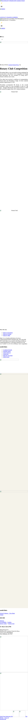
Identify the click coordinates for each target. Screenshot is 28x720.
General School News (13, 64)
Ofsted (1, 614)
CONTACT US (4, 17)
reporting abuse (7, 351)
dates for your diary (8, 355)
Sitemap (2, 620)
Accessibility (3, 622)
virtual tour (5, 354)
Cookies (9, 622)
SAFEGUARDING (13, 17)
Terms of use (11, 623)
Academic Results (7, 350)
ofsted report (6, 357)
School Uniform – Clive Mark (7, 613)
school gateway (7, 352)
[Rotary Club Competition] (14, 42)
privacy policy (3, 623)
